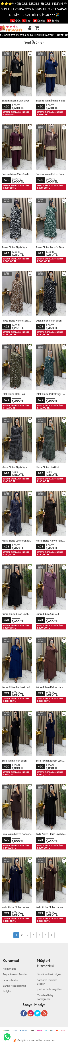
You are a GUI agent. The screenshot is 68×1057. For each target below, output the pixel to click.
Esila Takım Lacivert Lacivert (51, 760)
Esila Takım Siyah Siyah (14, 760)
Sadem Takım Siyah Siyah (16, 100)
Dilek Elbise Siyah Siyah (49, 320)
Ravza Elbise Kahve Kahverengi (17, 320)
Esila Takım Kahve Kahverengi (17, 834)
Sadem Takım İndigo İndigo (50, 100)
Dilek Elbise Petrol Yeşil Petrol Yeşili (51, 394)
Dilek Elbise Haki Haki (13, 394)
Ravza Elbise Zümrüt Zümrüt (51, 247)
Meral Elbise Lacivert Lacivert (17, 540)
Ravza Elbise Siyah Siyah (15, 247)
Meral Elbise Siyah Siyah (15, 467)
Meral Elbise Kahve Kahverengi (51, 540)
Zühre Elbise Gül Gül (47, 614)
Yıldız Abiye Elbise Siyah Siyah (51, 834)
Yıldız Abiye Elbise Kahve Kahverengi (51, 907)
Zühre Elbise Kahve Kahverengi (51, 687)
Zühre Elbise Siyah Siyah (15, 614)
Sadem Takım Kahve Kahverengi (51, 174)
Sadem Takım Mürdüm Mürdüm (17, 174)
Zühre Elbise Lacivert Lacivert (17, 687)
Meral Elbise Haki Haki (48, 467)
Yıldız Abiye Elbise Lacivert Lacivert (17, 907)
